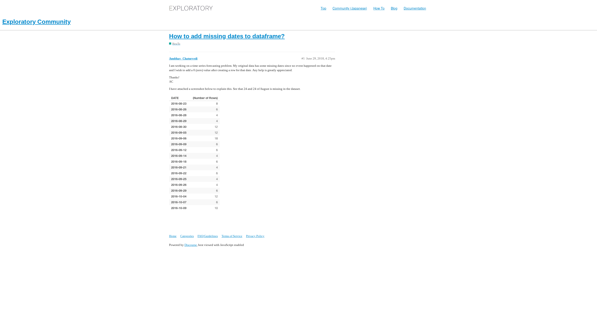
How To (379, 8)
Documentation (415, 8)
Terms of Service (232, 236)
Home (173, 236)
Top (323, 8)
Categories (187, 236)
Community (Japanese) (350, 8)
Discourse (190, 245)
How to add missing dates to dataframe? (227, 36)
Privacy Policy (255, 236)
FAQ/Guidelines (208, 236)
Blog (394, 8)
